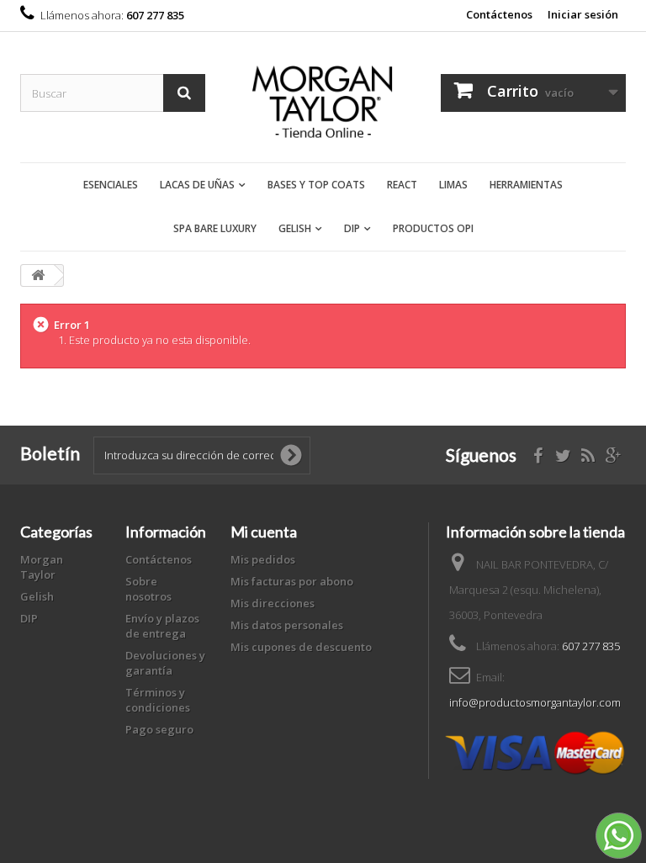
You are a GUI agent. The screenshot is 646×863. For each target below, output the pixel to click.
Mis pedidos (262, 559)
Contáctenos (499, 14)
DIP (352, 228)
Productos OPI (433, 228)
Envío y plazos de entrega (162, 626)
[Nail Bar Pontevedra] (323, 103)
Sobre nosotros (148, 589)
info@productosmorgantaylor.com (535, 702)
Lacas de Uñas (197, 184)
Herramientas (526, 184)
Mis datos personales (286, 625)
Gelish (294, 228)
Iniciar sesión (583, 14)
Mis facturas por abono (291, 581)
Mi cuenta (263, 531)
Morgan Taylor (41, 567)
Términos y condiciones (157, 700)
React (402, 184)
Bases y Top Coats (316, 184)
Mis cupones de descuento (301, 646)
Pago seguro (159, 729)
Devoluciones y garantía (165, 663)
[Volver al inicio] (38, 275)
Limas (453, 184)
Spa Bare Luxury (215, 228)
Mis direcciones (272, 603)
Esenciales (110, 184)
